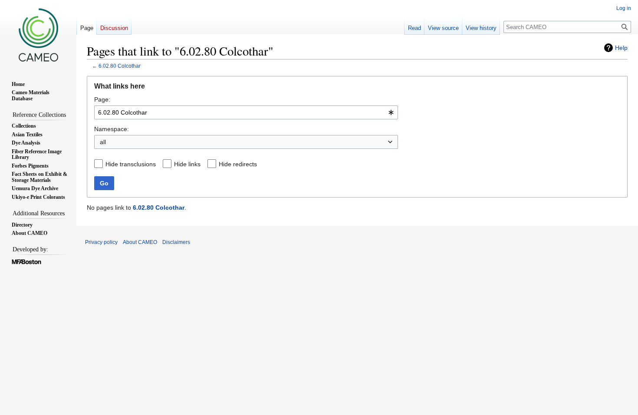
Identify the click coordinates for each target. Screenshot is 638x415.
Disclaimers (176, 242)
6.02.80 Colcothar (120, 66)
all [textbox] (103, 141)
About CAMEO (140, 242)
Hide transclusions (130, 164)
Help (621, 47)
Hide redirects (238, 164)
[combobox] (246, 112)
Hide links (187, 164)
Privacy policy (101, 242)
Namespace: (111, 128)
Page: (102, 99)
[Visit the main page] (38, 34)
